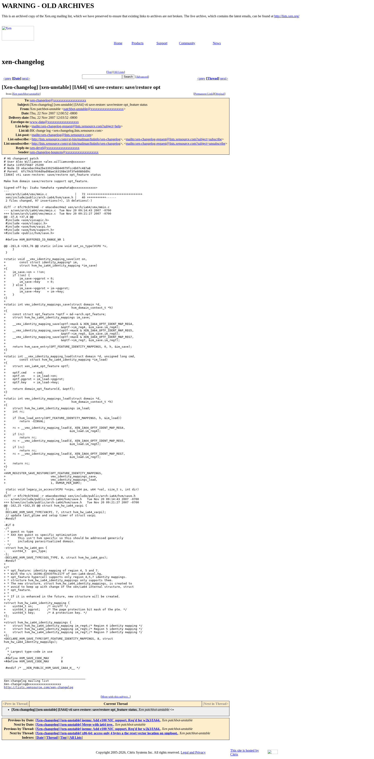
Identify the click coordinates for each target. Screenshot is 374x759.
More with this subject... (116, 696)
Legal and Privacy (193, 752)
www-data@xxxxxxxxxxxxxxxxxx (54, 122)
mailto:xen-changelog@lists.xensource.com (61, 135)
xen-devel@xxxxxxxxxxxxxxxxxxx (54, 148)
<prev (7, 78)
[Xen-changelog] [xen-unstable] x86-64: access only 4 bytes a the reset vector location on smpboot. (106, 733)
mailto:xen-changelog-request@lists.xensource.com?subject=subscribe (174, 139)
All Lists (119, 72)
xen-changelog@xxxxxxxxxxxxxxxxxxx (58, 100)
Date (16, 78)
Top (109, 72)
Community (187, 43)
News (217, 43)
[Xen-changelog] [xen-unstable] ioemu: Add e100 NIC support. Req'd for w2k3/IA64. (97, 720)
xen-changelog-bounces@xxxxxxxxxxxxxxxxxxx (64, 152)
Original (219, 93)
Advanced (142, 76)
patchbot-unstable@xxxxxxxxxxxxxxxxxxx (93, 109)
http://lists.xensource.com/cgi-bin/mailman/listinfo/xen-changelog (76, 139)
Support (161, 43)
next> (26, 78)
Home (118, 43)
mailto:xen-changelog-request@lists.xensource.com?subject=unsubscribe (175, 143)
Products (137, 43)
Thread (212, 78)
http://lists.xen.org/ (286, 16)
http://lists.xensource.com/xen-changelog (38, 687)
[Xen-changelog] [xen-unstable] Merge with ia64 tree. (74, 724)
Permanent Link (203, 93)
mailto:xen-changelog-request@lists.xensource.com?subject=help (76, 126)
